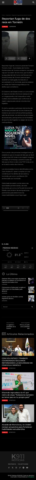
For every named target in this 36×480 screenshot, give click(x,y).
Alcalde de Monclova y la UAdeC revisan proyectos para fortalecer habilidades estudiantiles (17, 427)
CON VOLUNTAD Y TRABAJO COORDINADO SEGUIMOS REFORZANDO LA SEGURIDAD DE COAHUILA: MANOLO (17, 361)
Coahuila (8, 15)
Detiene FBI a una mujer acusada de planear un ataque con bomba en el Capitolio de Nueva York (14, 280)
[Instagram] (16, 468)
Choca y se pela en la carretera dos (25, 326)
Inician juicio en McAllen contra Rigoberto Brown (12, 297)
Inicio (3, 15)
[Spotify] (23, 468)
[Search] (32, 307)
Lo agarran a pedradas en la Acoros (11, 326)
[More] (29, 58)
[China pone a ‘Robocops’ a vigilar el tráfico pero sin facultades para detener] (31, 290)
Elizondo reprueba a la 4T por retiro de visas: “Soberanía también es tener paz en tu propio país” (18, 395)
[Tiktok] (20, 468)
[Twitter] (12, 468)
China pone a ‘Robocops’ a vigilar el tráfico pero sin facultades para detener (13, 289)
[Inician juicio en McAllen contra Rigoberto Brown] (31, 298)
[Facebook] (9, 468)
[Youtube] (27, 468)
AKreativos (31, 477)
